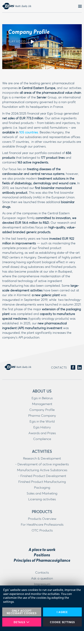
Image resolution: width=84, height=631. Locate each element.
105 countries (28, 132)
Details (19, 622)
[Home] (16, 6)
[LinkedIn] (79, 367)
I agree (62, 612)
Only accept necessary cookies (22, 612)
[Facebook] (73, 367)
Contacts (59, 367)
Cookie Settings (62, 622)
